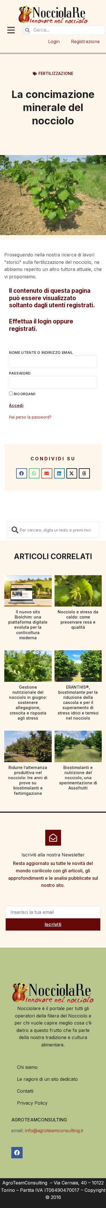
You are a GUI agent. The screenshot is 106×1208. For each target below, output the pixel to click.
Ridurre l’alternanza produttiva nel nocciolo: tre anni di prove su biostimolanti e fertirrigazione (27, 780)
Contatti (25, 1091)
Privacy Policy (32, 1103)
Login (54, 41)
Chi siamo (27, 1067)
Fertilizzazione (55, 73)
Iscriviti (53, 924)
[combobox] (53, 530)
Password (20, 373)
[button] (21, 473)
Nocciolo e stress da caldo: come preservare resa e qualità (78, 619)
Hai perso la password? (30, 417)
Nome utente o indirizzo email (41, 352)
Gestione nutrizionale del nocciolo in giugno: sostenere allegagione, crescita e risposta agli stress (28, 702)
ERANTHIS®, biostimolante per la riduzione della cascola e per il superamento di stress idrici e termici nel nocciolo (78, 702)
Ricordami (24, 394)
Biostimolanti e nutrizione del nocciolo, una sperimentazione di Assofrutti (78, 778)
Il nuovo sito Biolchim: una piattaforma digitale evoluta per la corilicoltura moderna (27, 624)
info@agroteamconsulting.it (54, 1130)
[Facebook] (17, 1152)
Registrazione (85, 41)
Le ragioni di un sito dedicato (47, 1079)
